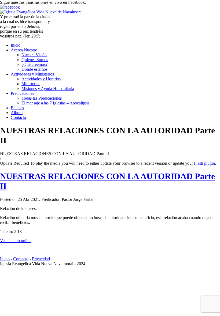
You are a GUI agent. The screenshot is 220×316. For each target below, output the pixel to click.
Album (17, 112)
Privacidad (41, 259)
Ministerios (30, 83)
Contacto (18, 117)
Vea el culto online (15, 240)
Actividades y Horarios (41, 79)
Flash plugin (204, 163)
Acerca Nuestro (24, 50)
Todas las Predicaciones (41, 98)
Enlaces (17, 108)
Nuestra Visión (34, 54)
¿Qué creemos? (34, 64)
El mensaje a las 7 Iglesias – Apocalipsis (55, 103)
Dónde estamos (34, 69)
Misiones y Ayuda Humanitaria (47, 88)
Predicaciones (22, 93)
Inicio (15, 45)
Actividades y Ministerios (32, 74)
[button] (203, 9)
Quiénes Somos (34, 59)
